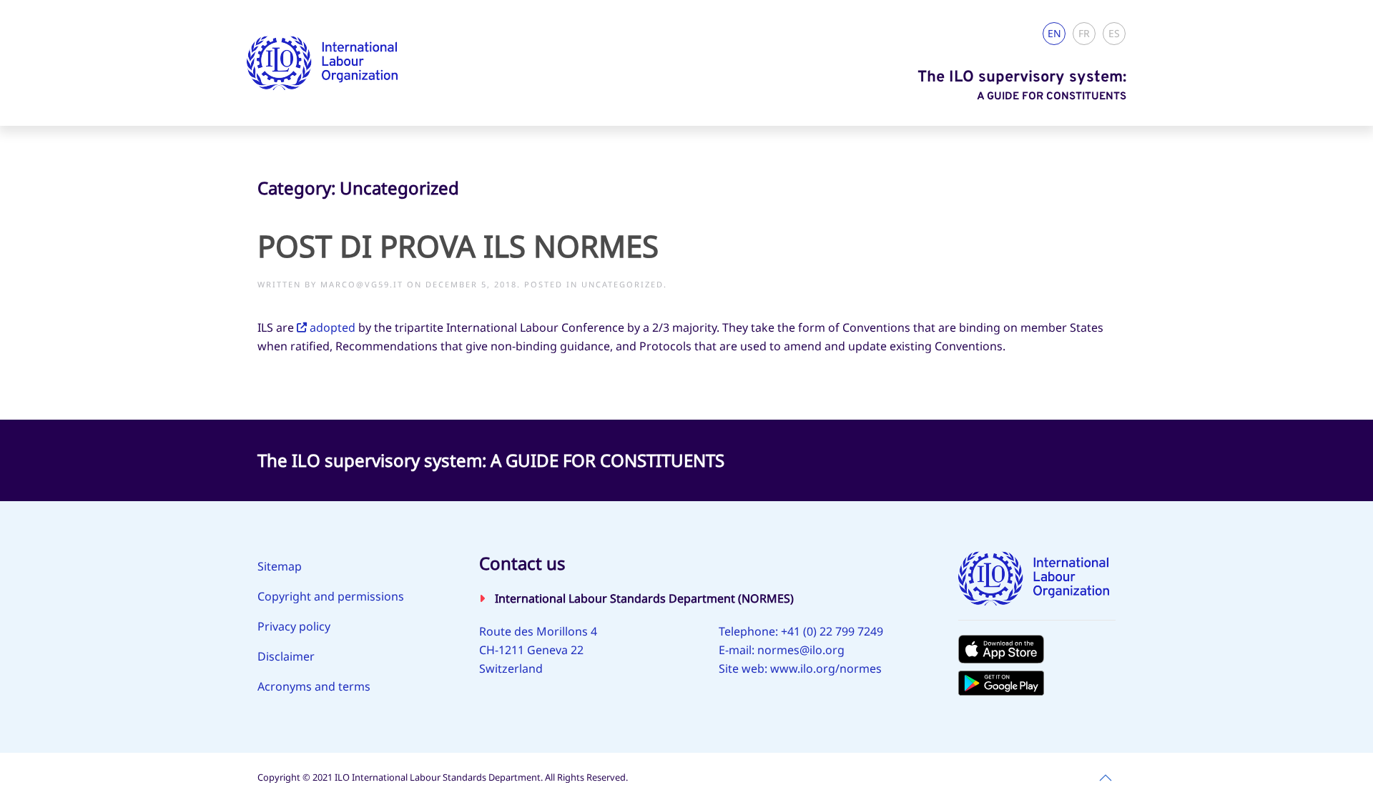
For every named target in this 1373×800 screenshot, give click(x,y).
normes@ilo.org (801, 650)
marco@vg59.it (361, 284)
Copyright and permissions (330, 596)
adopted (332, 327)
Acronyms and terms (313, 686)
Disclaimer (286, 656)
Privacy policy (293, 626)
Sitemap (279, 566)
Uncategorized (622, 284)
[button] (1106, 778)
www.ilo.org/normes (826, 668)
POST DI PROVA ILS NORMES (458, 245)
